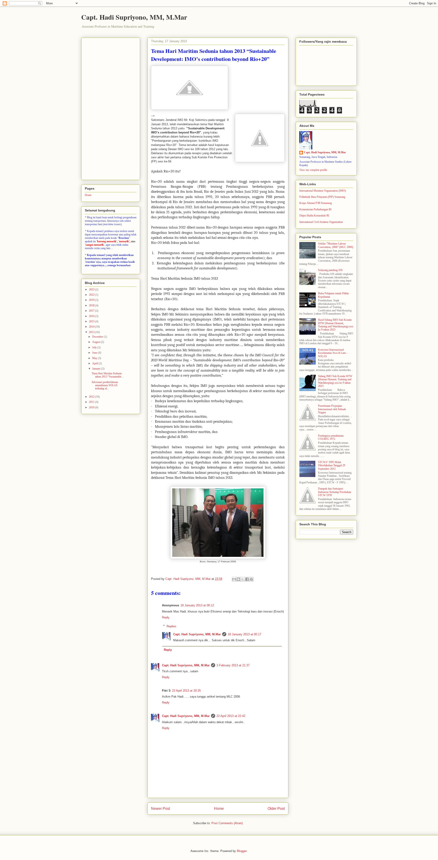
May (95, 358)
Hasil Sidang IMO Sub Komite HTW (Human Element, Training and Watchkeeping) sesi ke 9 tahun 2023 (335, 324)
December (98, 336)
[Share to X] (242, 579)
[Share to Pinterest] (251, 579)
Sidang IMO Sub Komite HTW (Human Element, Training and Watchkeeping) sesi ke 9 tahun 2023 (335, 381)
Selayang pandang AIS (330, 270)
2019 (92, 300)
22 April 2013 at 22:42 (230, 716)
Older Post (276, 808)
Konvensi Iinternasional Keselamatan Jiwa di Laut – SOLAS (333, 353)
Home (219, 808)
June (95, 352)
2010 (92, 407)
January (96, 368)
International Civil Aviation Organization (321, 222)
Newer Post (160, 808)
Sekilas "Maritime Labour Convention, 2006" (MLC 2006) (335, 245)
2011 (92, 402)
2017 (92, 310)
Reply (165, 617)
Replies (171, 626)
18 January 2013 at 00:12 (197, 605)
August (96, 342)
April (95, 363)
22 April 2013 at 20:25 (186, 690)
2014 (92, 326)
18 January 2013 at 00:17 (244, 634)
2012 (92, 396)
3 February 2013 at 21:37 (233, 665)
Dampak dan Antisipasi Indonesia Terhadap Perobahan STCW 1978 (334, 492)
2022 (92, 294)
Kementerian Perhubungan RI (315, 209)
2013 (92, 332)
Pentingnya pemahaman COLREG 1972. (331, 437)
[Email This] (234, 579)
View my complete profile (313, 170)
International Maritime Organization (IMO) (322, 190)
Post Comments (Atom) (227, 823)
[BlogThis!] (238, 579)
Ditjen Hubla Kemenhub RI (314, 215)
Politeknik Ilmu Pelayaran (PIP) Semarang (322, 196)
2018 (92, 305)
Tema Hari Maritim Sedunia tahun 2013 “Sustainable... (107, 375)
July (94, 347)
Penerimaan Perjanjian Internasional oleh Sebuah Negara (332, 409)
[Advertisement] (110, 107)
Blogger (242, 851)
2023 (92, 289)
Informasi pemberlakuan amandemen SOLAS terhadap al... (105, 385)
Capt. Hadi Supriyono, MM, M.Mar (134, 17)
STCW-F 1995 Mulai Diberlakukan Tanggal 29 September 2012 (331, 465)
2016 (92, 316)
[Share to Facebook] (247, 579)
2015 (92, 321)
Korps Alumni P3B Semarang (315, 203)
